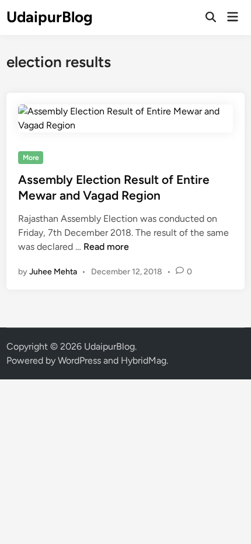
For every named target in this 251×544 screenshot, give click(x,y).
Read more (106, 246)
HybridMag (143, 360)
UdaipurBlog (49, 17)
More (31, 158)
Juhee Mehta (53, 272)
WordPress (79, 360)
